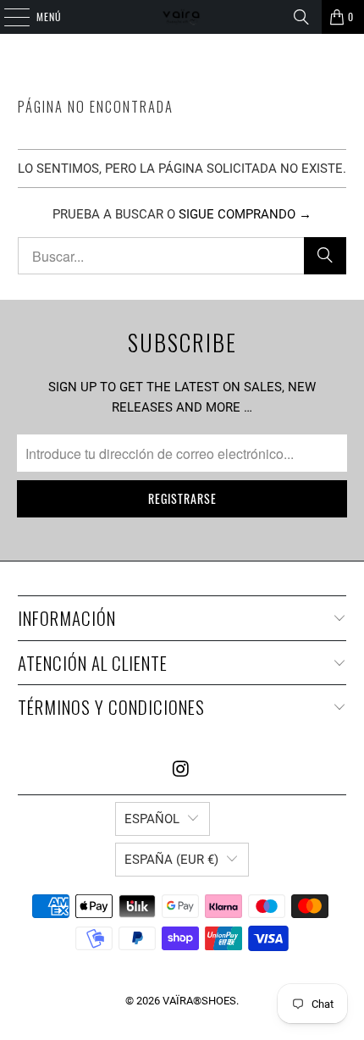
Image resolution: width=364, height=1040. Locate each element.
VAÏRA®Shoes (199, 1000)
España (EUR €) (171, 859)
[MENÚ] (7, 17)
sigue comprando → (245, 214)
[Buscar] (301, 17)
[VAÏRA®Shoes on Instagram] (181, 770)
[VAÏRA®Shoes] (182, 17)
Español (151, 819)
